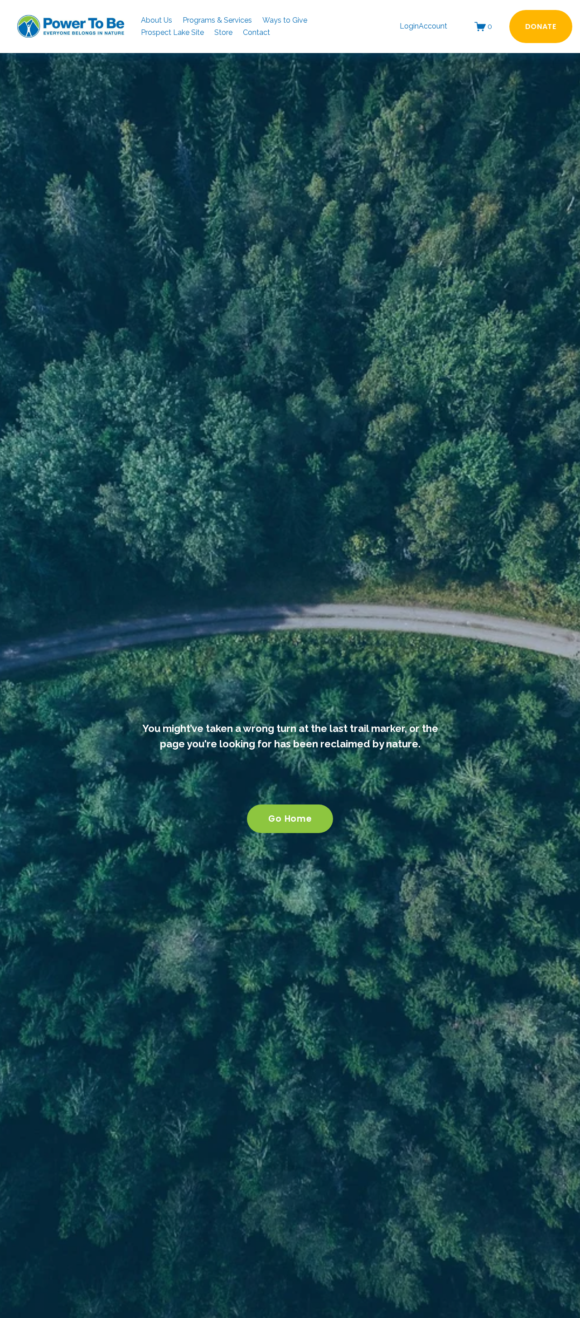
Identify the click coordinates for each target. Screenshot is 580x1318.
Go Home (289, 819)
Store (223, 32)
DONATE (540, 26)
